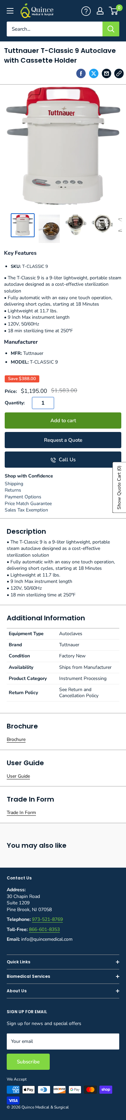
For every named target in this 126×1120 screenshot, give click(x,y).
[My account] (86, 10)
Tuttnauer (33, 353)
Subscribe (28, 1061)
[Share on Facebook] (81, 73)
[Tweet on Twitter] (93, 73)
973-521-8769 (47, 919)
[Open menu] (10, 10)
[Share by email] (106, 73)
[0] (114, 11)
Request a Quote (63, 440)
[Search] (110, 29)
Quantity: (15, 403)
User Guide (18, 776)
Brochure (16, 739)
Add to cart (63, 420)
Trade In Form (21, 812)
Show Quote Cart (119, 487)
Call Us (66, 459)
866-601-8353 (44, 929)
